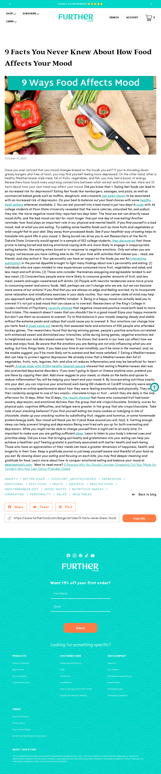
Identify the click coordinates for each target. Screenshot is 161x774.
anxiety (11, 479)
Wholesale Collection (117, 696)
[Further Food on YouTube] (93, 556)
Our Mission (113, 670)
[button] (11, 14)
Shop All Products (20, 663)
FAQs (62, 670)
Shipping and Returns (70, 663)
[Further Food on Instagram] (74, 556)
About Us (111, 663)
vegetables (82, 494)
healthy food (101, 484)
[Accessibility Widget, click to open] (154, 387)
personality (40, 494)
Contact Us (65, 676)
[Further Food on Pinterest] (81, 556)
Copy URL (139, 518)
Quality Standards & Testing (73, 696)
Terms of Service (20, 717)
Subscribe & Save (20, 683)
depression (111, 479)
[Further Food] (76, 18)
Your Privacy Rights (21, 730)
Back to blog (147, 494)
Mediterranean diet (21, 489)
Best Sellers (18, 670)
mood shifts (55, 489)
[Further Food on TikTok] (86, 556)
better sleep (34, 479)
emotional (14, 484)
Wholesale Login (115, 689)
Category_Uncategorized (73, 479)
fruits (57, 484)
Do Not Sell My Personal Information (29, 736)
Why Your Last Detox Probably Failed (43, 469)
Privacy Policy (18, 723)
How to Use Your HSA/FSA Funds (76, 689)
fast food (38, 484)
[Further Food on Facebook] (68, 556)
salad (62, 494)
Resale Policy (113, 683)
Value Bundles (19, 676)
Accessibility (65, 683)
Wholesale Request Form (119, 676)
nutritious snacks (88, 489)
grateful (76, 484)
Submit (80, 628)
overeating (14, 494)
